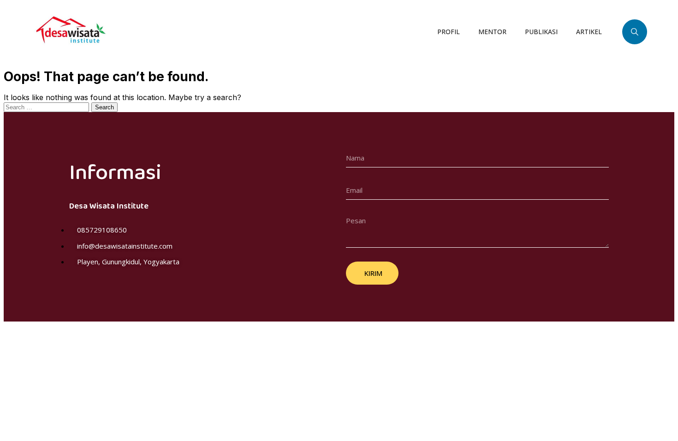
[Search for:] (47, 106)
